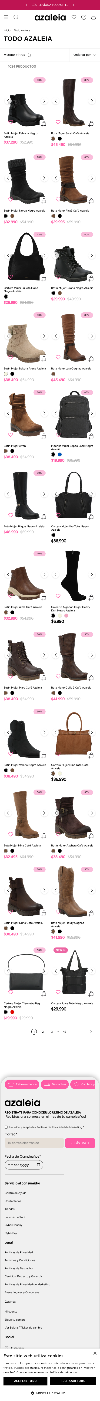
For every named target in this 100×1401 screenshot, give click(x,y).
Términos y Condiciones (20, 1260)
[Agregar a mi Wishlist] (10, 122)
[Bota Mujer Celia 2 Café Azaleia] (73, 656)
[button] (50, 1393)
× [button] (95, 1353)
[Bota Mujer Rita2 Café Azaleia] (73, 179)
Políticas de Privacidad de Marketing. (60, 1127)
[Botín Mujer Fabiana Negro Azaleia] (26, 102)
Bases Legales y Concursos (22, 1292)
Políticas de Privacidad (19, 1252)
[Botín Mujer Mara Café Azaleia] (26, 656)
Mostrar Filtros (14, 54)
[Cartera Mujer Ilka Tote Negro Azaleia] (73, 495)
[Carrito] (93, 17)
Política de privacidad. (64, 1372)
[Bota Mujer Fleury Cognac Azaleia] (73, 891)
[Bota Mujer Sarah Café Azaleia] (73, 102)
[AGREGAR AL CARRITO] (44, 278)
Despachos (59, 1084)
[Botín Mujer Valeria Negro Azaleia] (26, 733)
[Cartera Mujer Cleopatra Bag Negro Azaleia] (26, 972)
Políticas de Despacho (19, 1268)
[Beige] (6, 374)
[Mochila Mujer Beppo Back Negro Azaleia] (73, 414)
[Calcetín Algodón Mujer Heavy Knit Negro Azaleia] (73, 576)
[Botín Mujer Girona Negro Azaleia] (73, 256)
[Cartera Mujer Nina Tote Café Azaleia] (73, 733)
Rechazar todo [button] (73, 1381)
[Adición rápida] (44, 124)
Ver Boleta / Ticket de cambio (23, 1327)
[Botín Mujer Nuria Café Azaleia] (26, 891)
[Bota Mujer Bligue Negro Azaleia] (26, 495)
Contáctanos (13, 1201)
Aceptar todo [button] (25, 1381)
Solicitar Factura (15, 1217)
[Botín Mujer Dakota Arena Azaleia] (26, 337)
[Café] (53, 139)
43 (65, 1031)
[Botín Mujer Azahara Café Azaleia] (73, 814)
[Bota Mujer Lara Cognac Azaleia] (73, 337)
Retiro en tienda (26, 1084)
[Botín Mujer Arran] (26, 414)
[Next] (44, 100)
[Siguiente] (82, 1031)
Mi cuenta (11, 1311)
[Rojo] (12, 1012)
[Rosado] (66, 616)
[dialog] (50, 1375)
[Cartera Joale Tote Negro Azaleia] (73, 972)
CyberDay (11, 1233)
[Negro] (60, 139)
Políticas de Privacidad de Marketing (27, 1284)
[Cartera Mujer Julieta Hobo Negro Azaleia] (26, 256)
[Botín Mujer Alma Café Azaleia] (26, 576)
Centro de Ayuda (15, 1193)
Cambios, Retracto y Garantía (23, 1276)
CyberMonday (13, 1225)
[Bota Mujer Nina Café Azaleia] (26, 814)
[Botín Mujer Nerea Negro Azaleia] (26, 179)
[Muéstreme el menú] (6, 17)
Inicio (7, 30)
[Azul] (60, 454)
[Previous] (8, 100)
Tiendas (10, 1209)
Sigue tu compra (15, 1319)
